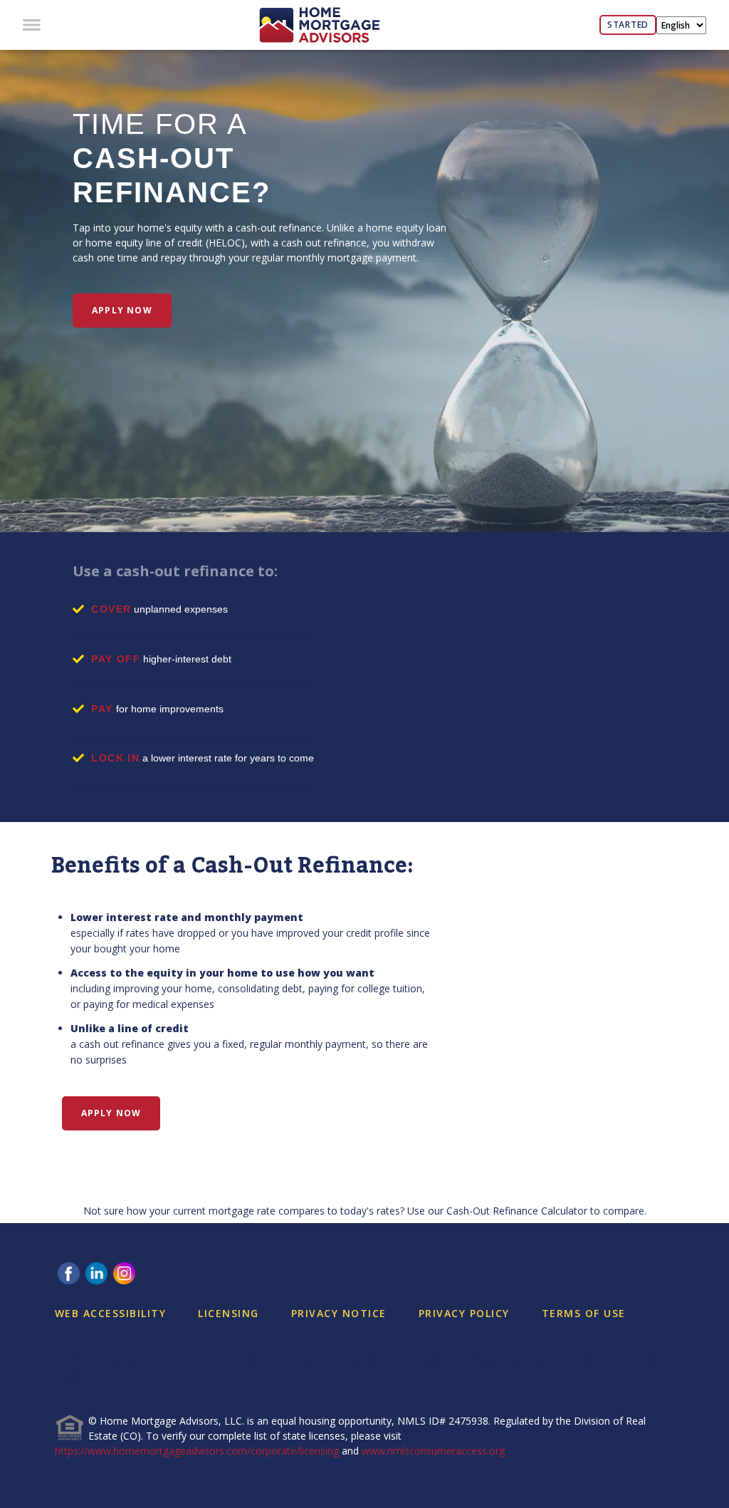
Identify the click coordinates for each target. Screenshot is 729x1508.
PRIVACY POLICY (464, 1313)
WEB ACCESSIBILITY (111, 1313)
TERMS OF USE (584, 1313)
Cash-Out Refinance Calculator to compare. (546, 1210)
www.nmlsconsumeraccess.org (433, 1450)
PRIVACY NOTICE (339, 1313)
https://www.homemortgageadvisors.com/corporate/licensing (197, 1450)
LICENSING (228, 1313)
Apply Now (122, 310)
